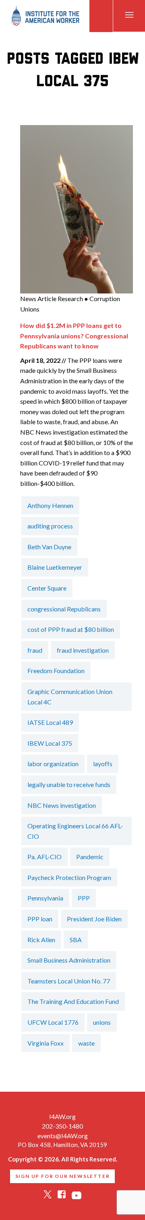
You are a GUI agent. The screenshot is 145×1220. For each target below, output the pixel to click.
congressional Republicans (64, 609)
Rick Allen (41, 939)
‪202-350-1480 (62, 1126)
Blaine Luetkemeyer (54, 567)
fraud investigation (83, 650)
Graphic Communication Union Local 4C (69, 697)
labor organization (53, 763)
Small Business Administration (68, 960)
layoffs (102, 763)
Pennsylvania (45, 898)
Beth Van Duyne (49, 546)
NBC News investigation (61, 805)
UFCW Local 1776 (53, 1022)
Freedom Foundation (56, 670)
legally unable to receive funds (68, 784)
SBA (76, 939)
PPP (84, 898)
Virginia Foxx (45, 1043)
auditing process (50, 526)
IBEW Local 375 (49, 743)
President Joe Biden (94, 919)
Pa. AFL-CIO (44, 856)
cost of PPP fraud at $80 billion (70, 629)
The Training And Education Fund (73, 1001)
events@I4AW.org (62, 1135)
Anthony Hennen (50, 505)
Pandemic (90, 856)
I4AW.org (62, 1116)
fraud (34, 650)
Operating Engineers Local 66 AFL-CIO (75, 831)
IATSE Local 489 (50, 722)
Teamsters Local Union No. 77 (68, 981)
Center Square (46, 588)
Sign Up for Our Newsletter (62, 1176)
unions (102, 1022)
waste (86, 1043)
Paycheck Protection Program (69, 877)
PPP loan (39, 919)
